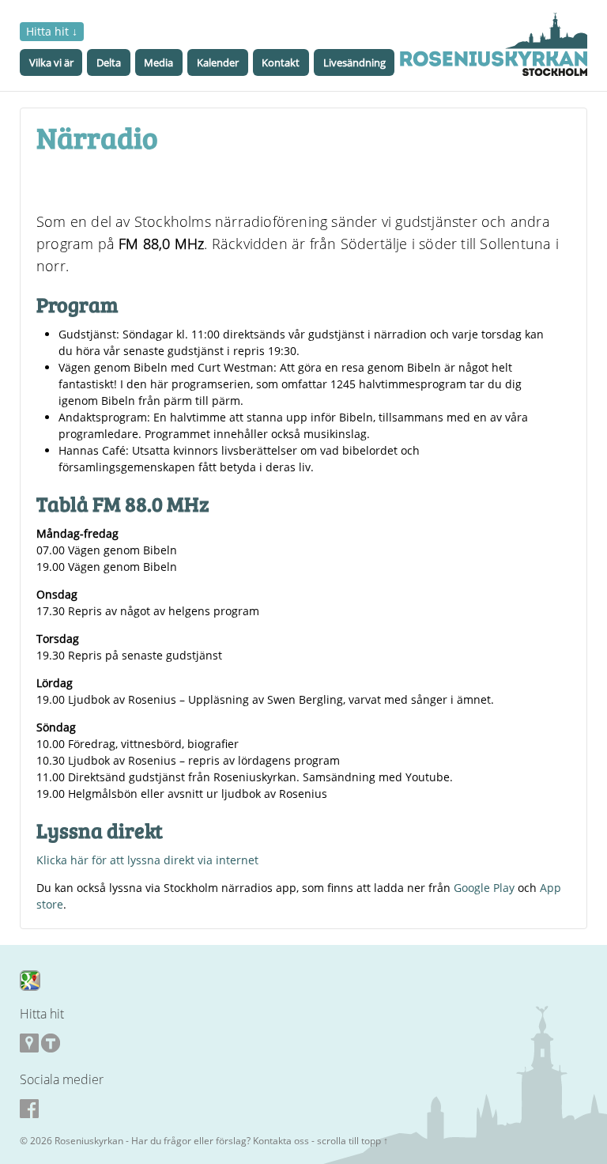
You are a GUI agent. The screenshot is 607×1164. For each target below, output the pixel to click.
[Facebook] (302, 1108)
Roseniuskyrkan (89, 1140)
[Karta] (30, 979)
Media (158, 62)
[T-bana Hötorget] (50, 1043)
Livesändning (354, 62)
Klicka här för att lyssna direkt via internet (147, 859)
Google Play (484, 887)
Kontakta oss (281, 1140)
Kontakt (281, 62)
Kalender (218, 62)
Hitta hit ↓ (51, 31)
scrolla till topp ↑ (352, 1140)
